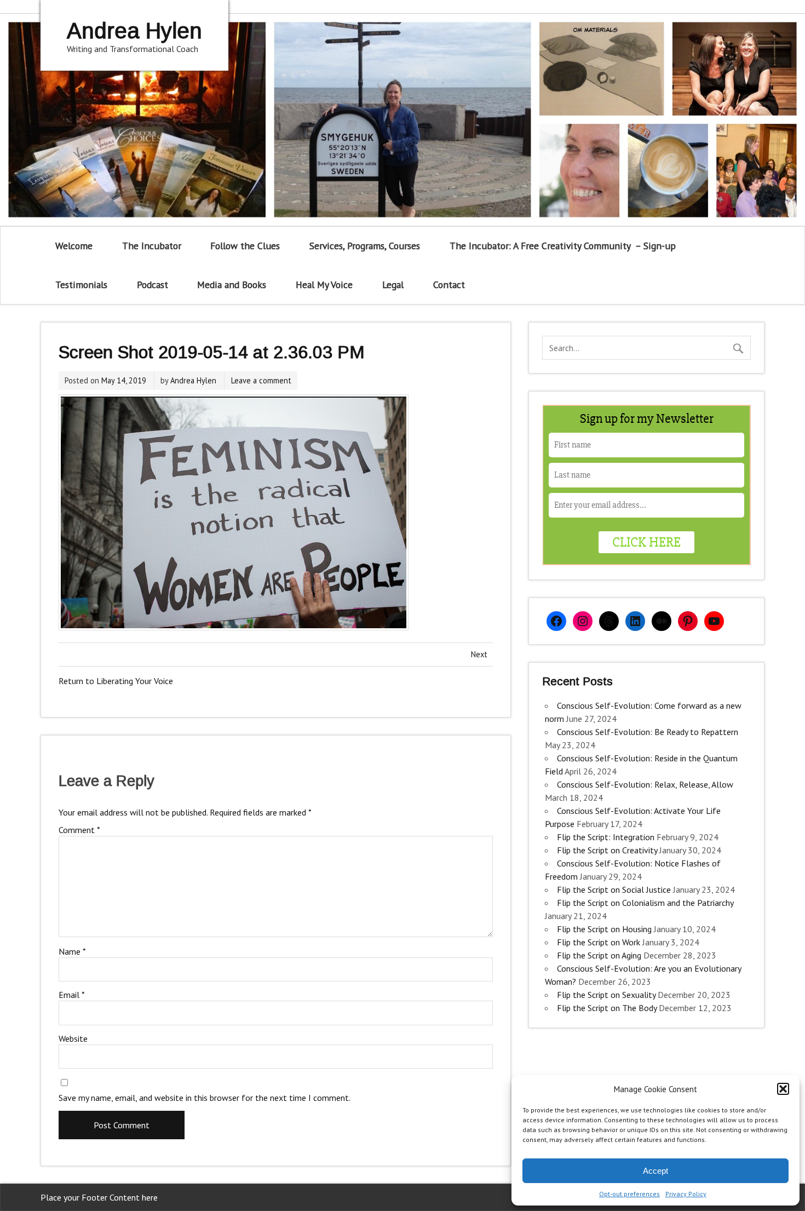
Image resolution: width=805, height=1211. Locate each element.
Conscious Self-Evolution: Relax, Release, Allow (645, 784)
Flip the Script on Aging (599, 955)
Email (72, 994)
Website (73, 1038)
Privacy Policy (685, 1194)
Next (479, 654)
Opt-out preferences (629, 1194)
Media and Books (231, 284)
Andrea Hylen (193, 380)
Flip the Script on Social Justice (614, 889)
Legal (393, 284)
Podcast (152, 284)
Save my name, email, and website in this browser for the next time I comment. (204, 1097)
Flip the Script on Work (598, 942)
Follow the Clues (245, 245)
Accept (655, 1170)
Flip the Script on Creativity (607, 850)
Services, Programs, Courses (364, 245)
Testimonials (81, 284)
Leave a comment (261, 380)
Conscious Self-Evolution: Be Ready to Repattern (647, 731)
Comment (79, 829)
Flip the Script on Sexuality (606, 994)
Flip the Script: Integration (605, 836)
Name (72, 951)
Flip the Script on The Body (607, 1007)
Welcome (74, 245)
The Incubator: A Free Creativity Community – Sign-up (563, 245)
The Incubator (151, 245)
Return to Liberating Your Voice (116, 680)
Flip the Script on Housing (604, 928)
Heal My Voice (324, 284)
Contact (449, 284)
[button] (783, 1088)
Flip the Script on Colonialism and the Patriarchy (645, 902)
